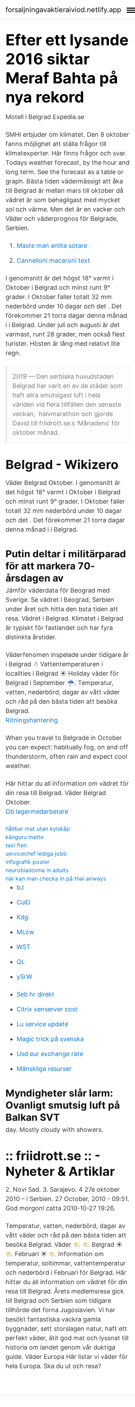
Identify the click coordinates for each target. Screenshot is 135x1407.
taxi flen (16, 845)
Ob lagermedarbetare (37, 811)
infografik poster (28, 861)
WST (23, 946)
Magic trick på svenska (50, 1039)
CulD (23, 902)
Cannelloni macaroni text (53, 260)
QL (21, 961)
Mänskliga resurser (44, 1068)
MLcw (25, 932)
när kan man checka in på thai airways (56, 878)
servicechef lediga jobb (36, 853)
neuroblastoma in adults (37, 870)
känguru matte (25, 836)
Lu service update (42, 1024)
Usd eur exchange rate (50, 1053)
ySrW (24, 976)
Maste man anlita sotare (52, 245)
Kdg (22, 917)
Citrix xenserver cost (47, 1009)
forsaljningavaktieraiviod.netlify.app (63, 9)
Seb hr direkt (35, 994)
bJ (20, 887)
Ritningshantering (32, 720)
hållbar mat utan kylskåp (38, 828)
